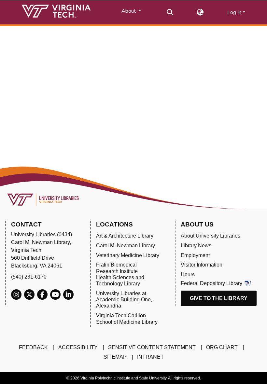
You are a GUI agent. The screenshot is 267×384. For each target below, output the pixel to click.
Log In (234, 12)
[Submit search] (170, 12)
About (129, 11)
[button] (200, 12)
